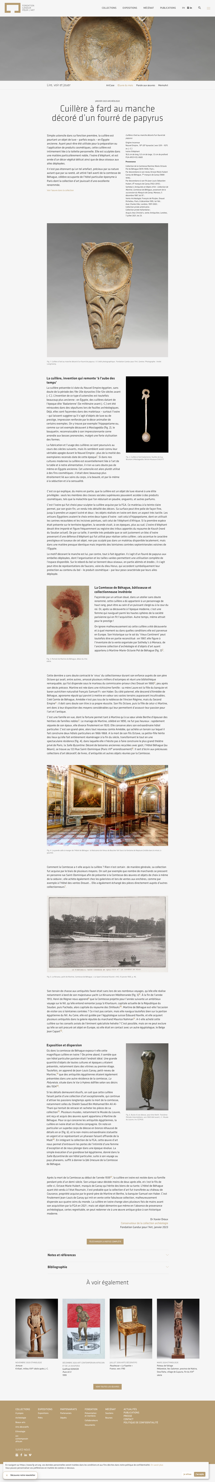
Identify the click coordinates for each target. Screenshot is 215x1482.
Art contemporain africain (21, 1439)
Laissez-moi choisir (14, 1474)
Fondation (91, 1409)
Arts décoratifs (22, 1427)
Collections (109, 7)
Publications (168, 7)
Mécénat (148, 7)
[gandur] (24, 8)
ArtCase (110, 85)
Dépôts (63, 1418)
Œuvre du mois (125, 85)
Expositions (130, 7)
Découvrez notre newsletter (22, 1475)
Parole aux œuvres (145, 85)
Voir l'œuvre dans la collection (60, 190)
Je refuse (187, 1474)
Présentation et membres (90, 1414)
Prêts (40, 1418)
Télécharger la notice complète (105, 1241)
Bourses (109, 1418)
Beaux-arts (20, 1422)
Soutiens (109, 1413)
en (183, 8)
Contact (128, 1419)
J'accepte (200, 1474)
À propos (19, 1413)
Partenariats (68, 1409)
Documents (90, 1425)
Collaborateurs (91, 1420)
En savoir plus (156, 1465)
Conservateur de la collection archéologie (144, 1223)
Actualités (130, 1409)
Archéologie (20, 1418)
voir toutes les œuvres (107, 1386)
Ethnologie (20, 1431)
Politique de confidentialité (141, 1422)
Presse (128, 1415)
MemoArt (163, 85)
